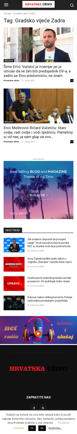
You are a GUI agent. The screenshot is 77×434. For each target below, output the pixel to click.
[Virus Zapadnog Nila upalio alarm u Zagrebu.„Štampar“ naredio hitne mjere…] (14, 264)
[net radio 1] (38, 343)
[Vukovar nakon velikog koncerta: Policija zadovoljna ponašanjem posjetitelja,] (14, 303)
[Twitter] (42, 407)
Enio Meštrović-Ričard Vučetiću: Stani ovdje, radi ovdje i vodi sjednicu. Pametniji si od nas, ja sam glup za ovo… (38, 132)
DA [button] (32, 428)
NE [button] (42, 428)
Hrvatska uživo (11, 80)
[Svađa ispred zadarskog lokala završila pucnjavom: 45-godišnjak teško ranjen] (14, 283)
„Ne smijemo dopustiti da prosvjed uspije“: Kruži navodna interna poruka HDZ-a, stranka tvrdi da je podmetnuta (48, 243)
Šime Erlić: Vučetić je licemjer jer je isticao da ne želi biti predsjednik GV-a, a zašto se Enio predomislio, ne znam (37, 71)
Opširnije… (55, 428)
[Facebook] (34, 407)
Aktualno (9, 60)
